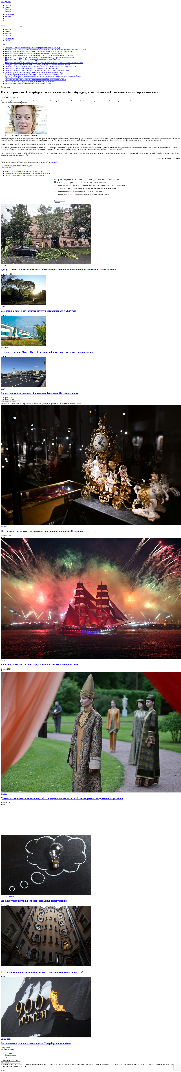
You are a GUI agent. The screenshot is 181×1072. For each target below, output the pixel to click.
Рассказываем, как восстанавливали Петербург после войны (36, 1043)
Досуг (3, 660)
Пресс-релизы (10, 1057)
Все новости (5, 87)
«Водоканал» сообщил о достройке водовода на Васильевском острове (34, 72)
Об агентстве (9, 14)
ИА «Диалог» (6, 2)
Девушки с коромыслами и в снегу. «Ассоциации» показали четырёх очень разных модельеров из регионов (62, 798)
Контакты (8, 1053)
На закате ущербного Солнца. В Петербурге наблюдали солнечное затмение (36, 61)
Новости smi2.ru (59, 201)
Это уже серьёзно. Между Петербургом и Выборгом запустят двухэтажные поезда (38, 51)
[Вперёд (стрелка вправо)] (4, 1070)
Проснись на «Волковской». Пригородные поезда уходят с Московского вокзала (37, 65)
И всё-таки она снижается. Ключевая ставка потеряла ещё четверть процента (35, 80)
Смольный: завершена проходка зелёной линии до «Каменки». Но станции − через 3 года (41, 66)
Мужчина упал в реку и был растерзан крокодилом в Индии (81, 183)
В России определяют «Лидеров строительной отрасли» (28, 83)
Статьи (7, 7)
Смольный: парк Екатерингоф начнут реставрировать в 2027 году (32, 48)
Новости (8, 5)
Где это (3, 967)
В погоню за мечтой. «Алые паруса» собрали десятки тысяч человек (40, 664)
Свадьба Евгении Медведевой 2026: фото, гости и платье (80, 191)
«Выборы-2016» (52, 162)
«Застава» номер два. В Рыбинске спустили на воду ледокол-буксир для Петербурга (39, 55)
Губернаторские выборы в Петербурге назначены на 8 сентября (27, 173)
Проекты (8, 11)
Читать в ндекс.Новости (12, 166)
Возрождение (5, 1039)
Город (3, 306)
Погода (3, 265)
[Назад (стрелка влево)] (2, 1070)
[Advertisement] (64, 820)
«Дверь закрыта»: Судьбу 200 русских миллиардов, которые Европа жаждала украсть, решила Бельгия (91, 186)
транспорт (4, 348)
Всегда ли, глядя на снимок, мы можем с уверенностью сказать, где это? (42, 972)
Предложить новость (8, 399)
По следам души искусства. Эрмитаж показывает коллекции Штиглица (42, 531)
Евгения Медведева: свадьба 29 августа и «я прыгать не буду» (83, 194)
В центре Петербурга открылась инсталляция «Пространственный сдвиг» (34, 78)
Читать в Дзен (27, 166)
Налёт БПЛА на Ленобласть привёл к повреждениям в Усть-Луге (32, 59)
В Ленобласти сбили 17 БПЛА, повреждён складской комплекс (31, 68)
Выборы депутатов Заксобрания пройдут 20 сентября (24, 171)
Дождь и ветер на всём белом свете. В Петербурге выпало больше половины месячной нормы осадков (45, 49)
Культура (4, 526)
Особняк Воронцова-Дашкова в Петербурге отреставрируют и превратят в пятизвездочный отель (43, 76)
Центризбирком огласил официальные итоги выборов (24, 175)
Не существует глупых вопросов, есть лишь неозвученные (34, 900)
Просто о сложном (7, 896)
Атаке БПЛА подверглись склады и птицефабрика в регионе (30, 81)
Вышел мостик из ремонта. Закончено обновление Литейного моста (33, 53)
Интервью (8, 9)
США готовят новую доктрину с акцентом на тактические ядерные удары (86, 188)
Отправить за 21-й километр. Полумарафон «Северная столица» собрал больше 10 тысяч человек (44, 63)
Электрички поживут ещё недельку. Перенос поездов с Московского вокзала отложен (39, 57)
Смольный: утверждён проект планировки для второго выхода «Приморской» (37, 70)
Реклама (8, 16)
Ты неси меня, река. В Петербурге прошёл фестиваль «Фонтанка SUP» (34, 74)
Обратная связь (10, 1055)
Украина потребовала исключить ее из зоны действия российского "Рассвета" (89, 180)
